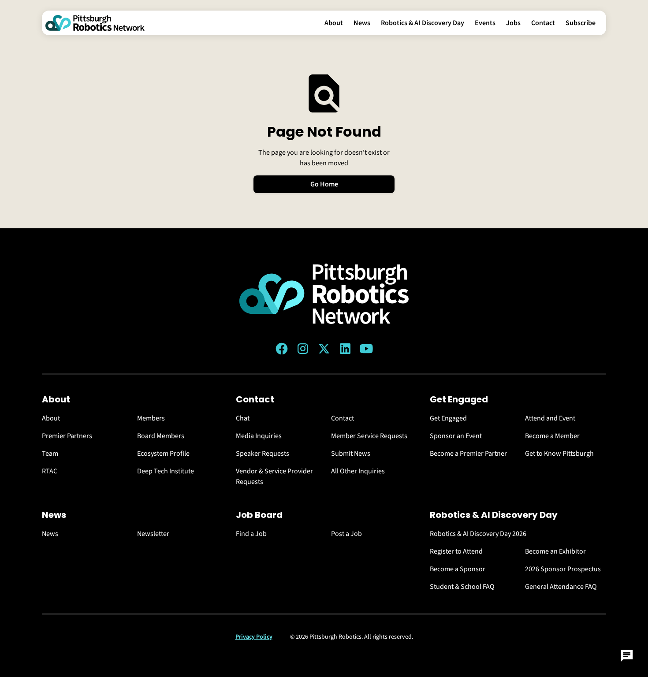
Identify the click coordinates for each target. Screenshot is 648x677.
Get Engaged (448, 418)
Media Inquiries (259, 436)
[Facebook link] (282, 349)
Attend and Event (550, 418)
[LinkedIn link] (345, 349)
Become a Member (552, 436)
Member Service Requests (369, 436)
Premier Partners (67, 436)
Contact (543, 23)
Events (485, 23)
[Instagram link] (303, 349)
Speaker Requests (262, 453)
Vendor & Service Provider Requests (274, 476)
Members (151, 418)
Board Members (160, 436)
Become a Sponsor (457, 569)
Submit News (350, 453)
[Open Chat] (626, 655)
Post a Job (346, 534)
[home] (95, 23)
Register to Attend (456, 551)
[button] (333, 23)
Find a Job (251, 534)
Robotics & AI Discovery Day (422, 23)
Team (50, 453)
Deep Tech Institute (165, 471)
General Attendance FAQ (561, 586)
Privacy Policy (253, 636)
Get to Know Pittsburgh (559, 453)
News (362, 23)
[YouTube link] (366, 349)
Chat (243, 418)
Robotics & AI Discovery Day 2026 (478, 534)
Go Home (324, 184)
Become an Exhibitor (555, 551)
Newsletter (153, 534)
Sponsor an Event (456, 436)
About (333, 23)
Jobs (513, 23)
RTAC (49, 471)
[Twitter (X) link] (324, 349)
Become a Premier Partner (468, 453)
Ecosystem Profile (163, 453)
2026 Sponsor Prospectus (563, 569)
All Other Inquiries (358, 471)
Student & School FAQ (462, 586)
